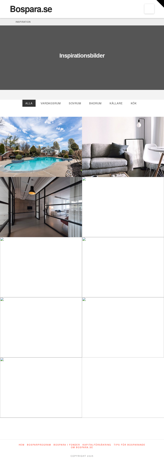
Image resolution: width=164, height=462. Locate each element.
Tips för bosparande (129, 445)
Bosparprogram (39, 445)
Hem (21, 445)
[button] (149, 9)
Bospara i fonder (67, 445)
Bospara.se (31, 8)
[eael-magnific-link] (8, 168)
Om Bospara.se (82, 447)
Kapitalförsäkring (97, 445)
